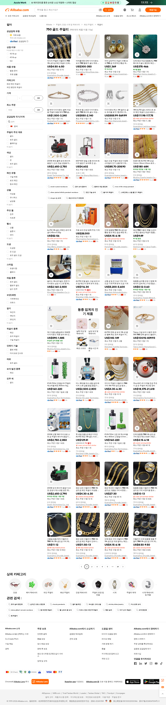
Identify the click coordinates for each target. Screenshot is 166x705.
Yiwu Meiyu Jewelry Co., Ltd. (58, 247)
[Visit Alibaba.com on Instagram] (151, 663)
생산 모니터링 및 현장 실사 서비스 (50, 655)
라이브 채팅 (106, 639)
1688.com (56, 693)
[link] (162, 680)
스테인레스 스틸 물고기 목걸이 (131, 192)
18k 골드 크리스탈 (95, 604)
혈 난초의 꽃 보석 (66, 610)
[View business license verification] (106, 701)
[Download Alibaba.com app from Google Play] (152, 681)
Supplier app (70, 682)
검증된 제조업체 (76, 634)
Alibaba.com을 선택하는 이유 (17, 634)
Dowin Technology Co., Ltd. (58, 175)
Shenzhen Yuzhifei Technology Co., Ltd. (117, 347)
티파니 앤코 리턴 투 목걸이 (88, 610)
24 (118, 567)
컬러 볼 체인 (76, 604)
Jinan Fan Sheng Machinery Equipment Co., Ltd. (88, 175)
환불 (103, 649)
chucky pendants (59, 604)
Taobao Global (93, 693)
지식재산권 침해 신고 (110, 654)
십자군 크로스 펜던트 (37, 604)
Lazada (83, 693)
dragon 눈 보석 (55, 198)
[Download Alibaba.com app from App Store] (133, 681)
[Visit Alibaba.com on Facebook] (135, 663)
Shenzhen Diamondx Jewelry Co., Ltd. (117, 121)
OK (38, 98)
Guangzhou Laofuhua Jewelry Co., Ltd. (145, 126)
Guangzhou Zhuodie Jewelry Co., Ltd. (59, 75)
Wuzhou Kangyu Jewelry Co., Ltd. (59, 349)
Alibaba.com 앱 (92, 682)
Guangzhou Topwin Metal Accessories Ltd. (145, 298)
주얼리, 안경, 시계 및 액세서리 (68, 25)
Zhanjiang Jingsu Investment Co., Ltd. (117, 74)
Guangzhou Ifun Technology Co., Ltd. (59, 398)
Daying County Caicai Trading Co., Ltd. (145, 247)
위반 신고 (105, 659)
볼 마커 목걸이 (108, 192)
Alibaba (49, 25)
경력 (7, 649)
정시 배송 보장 (43, 644)
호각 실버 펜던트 (17, 604)
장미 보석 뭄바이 (81, 187)
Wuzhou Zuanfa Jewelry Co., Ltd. (145, 177)
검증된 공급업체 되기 (142, 649)
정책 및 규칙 (42, 661)
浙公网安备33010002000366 (125, 701)
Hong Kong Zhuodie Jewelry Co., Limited (117, 247)
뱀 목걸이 (14, 616)
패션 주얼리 (88, 25)
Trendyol (110, 693)
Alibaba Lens (19, 682)
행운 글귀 (108, 610)
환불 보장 (41, 639)
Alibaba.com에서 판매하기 (144, 634)
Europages (120, 693)
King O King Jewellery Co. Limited (59, 292)
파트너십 (137, 654)
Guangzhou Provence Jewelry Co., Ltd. (59, 121)
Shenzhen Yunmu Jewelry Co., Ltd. (145, 74)
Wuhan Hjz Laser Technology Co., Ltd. (88, 398)
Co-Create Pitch (11, 639)
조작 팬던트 (143, 610)
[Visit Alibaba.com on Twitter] (145, 663)
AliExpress (46, 693)
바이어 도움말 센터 (109, 634)
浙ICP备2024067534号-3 (149, 701)
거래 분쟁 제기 (107, 644)
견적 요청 (73, 639)
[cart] (133, 10)
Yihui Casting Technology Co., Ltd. (88, 239)
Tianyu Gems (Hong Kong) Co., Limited (145, 347)
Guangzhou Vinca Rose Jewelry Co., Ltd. (88, 72)
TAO (103, 693)
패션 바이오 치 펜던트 (76, 198)
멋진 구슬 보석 (91, 192)
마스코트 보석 (136, 604)
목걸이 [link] (100, 25)
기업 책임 (9, 644)
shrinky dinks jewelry (116, 604)
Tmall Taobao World (70, 693)
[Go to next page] (123, 566)
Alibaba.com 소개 (12, 628)
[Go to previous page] (81, 566)
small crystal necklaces (59, 187)
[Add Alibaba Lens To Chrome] (40, 681)
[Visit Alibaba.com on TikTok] (161, 663)
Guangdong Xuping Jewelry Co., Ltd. (117, 175)
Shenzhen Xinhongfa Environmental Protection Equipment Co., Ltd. (117, 292)
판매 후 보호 (42, 649)
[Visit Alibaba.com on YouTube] (156, 663)
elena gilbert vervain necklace (22, 610)
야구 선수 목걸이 (125, 610)
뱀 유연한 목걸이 (46, 610)
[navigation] (25, 296)
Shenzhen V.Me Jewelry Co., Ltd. (88, 297)
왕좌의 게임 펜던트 (101, 187)
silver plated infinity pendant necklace (64, 192)
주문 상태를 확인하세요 (143, 644)
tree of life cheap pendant (124, 187)
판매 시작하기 (139, 639)
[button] (100, 9)
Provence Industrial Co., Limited (88, 121)
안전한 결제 (42, 634)
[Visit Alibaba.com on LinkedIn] (140, 663)
